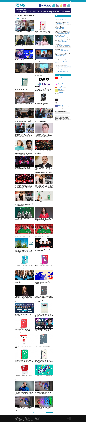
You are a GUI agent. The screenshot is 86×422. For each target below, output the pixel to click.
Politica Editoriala (27, 417)
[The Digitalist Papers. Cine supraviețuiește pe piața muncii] (24, 97)
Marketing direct (64, 87)
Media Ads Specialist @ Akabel (60, 36)
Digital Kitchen (61, 83)
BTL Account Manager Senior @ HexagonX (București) (63, 45)
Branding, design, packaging (58, 111)
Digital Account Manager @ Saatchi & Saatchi (62, 41)
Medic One (60, 95)
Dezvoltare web (68, 112)
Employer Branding (57, 113)
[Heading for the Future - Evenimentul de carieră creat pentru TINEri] (24, 212)
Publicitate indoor (60, 118)
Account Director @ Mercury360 (60, 23)
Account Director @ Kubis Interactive (60, 64)
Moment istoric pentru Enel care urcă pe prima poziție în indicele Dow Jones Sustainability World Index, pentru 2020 (43, 409)
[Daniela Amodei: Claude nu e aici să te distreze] (44, 40)
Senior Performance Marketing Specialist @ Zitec (62, 50)
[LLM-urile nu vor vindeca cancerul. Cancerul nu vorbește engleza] (44, 54)
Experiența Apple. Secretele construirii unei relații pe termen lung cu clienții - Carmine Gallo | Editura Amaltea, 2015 (24, 346)
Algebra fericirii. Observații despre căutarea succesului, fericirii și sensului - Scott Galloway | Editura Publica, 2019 (23, 331)
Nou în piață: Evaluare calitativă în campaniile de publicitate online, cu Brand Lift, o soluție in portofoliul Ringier (43, 377)
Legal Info (26, 419)
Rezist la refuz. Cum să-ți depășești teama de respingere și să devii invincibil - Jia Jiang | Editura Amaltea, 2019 (44, 315)
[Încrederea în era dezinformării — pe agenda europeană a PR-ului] (44, 68)
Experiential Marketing (67, 113)
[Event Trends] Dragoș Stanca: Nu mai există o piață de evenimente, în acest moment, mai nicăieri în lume (24, 393)
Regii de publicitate (62, 119)
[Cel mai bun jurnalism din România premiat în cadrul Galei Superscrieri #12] (24, 275)
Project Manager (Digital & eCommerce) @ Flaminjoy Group (62, 58)
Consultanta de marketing (65, 106)
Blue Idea (69, 415)
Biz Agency (60, 86)
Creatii (22, 18)
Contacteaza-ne (37, 419)
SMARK (37, 86)
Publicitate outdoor (57, 119)
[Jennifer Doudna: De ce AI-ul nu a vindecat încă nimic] (24, 25)
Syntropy (60, 89)
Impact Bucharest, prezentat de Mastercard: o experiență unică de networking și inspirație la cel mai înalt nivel (24, 168)
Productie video (66, 117)
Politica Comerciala (27, 418)
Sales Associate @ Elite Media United (61, 30)
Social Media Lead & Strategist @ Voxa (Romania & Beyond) (62, 33)
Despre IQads (17, 417)
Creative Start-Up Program (18, 419)
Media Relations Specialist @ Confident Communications (63, 66)
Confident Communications (63, 80)
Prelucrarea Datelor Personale (29, 420)
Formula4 (60, 99)
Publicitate (59, 90)
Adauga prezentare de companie (63, 109)
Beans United (60, 105)
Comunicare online (60, 84)
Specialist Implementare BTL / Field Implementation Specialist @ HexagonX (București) (62, 48)
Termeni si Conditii (37, 417)
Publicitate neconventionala (66, 118)
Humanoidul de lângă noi (19, 74)
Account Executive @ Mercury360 (60, 28)
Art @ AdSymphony (58, 43)
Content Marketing (64, 112)
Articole (17, 18)
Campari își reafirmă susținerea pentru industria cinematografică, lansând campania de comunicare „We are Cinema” (44, 152)
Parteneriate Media (17, 418)
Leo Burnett (60, 92)
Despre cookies (37, 418)
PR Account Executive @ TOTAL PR (60, 55)
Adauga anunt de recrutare (63, 71)
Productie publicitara (61, 117)
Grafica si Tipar (61, 102)
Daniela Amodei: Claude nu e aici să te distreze (43, 45)
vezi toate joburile (62, 69)
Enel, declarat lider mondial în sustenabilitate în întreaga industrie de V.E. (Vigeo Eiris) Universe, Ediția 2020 (23, 409)
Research (66, 119)
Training (56, 120)
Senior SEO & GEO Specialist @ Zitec (61, 52)
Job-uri (30, 1)
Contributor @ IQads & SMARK (19, 420)
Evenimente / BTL (60, 87)
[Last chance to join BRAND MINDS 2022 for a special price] (24, 308)
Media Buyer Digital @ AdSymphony (60, 38)
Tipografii (69, 119)
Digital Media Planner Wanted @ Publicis (61, 19)
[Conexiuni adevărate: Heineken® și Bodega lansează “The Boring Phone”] (44, 196)
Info (25, 18)
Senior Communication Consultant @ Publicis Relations (63, 21)
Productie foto (56, 117)
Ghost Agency (61, 77)
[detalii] (67, 20)
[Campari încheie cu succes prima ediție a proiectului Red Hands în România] (44, 243)
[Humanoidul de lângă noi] (24, 68)
